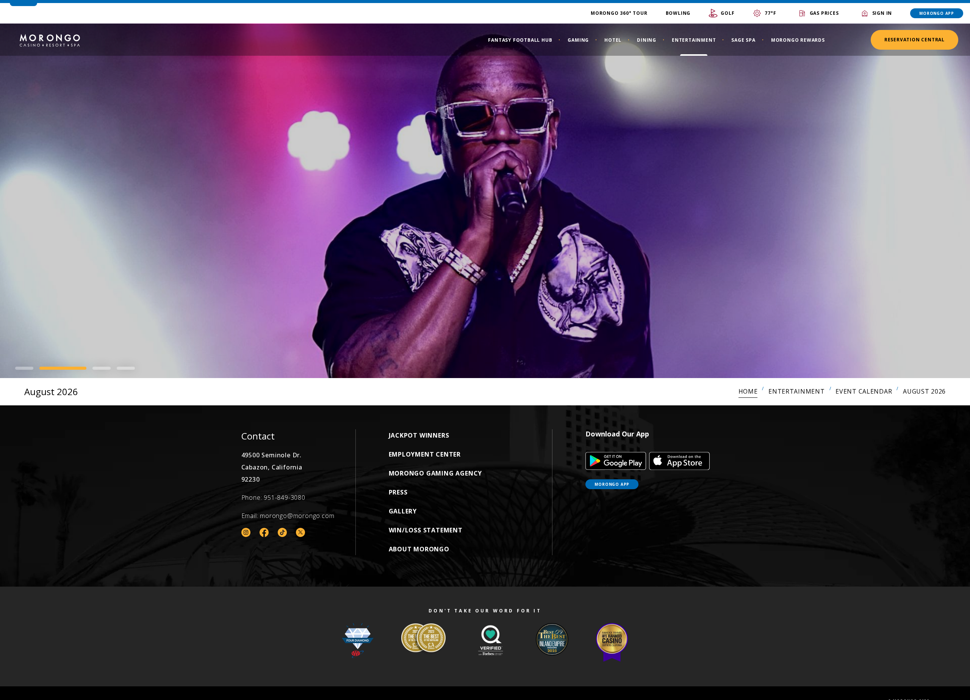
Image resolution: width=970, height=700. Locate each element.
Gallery (403, 511)
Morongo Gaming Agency (435, 473)
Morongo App (936, 13)
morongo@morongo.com (297, 516)
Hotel (612, 40)
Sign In (882, 13)
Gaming (578, 40)
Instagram (245, 532)
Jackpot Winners (419, 435)
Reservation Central (914, 39)
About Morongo (419, 549)
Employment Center (425, 454)
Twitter (300, 532)
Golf (727, 13)
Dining (646, 40)
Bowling (678, 13)
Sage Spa (743, 40)
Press (398, 492)
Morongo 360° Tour (619, 13)
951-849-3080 (284, 497)
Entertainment (694, 40)
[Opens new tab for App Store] (679, 461)
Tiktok (282, 532)
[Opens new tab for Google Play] (615, 461)
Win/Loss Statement (426, 530)
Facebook (264, 532)
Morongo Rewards (798, 40)
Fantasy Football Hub (520, 40)
